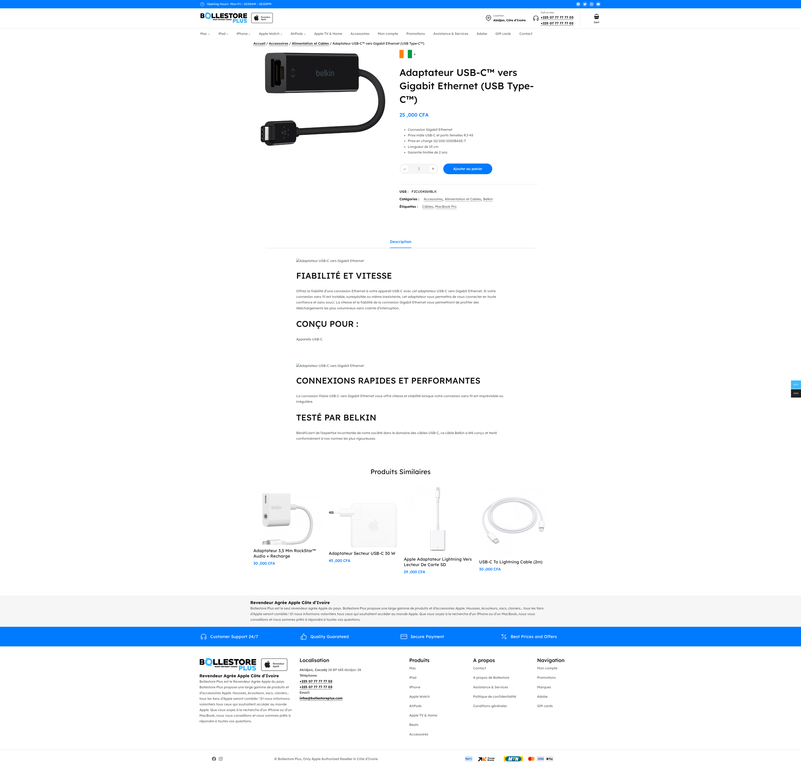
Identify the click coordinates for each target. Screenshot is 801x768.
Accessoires (278, 43)
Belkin (488, 199)
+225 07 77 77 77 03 (557, 17)
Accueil (259, 43)
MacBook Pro (446, 206)
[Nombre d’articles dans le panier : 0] (596, 16)
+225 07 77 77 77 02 (557, 23)
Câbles (427, 206)
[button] (385, 56)
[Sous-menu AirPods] (305, 34)
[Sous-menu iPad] (227, 34)
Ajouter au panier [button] (302, 492)
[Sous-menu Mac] (209, 34)
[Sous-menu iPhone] (249, 34)
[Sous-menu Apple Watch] (281, 34)
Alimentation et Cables (310, 43)
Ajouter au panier (467, 169)
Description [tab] (400, 241)
